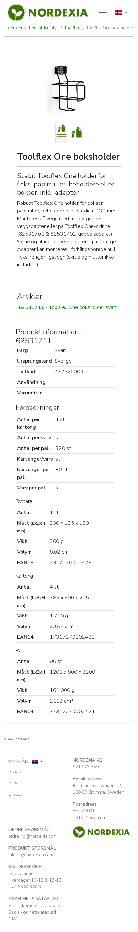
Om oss (15, 794)
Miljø (12, 783)
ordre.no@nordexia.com (32, 836)
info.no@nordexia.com (30, 855)
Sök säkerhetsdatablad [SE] (36, 905)
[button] (69, 307)
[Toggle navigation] (102, 12)
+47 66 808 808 (24, 887)
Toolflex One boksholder (109, 28)
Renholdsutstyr (43, 28)
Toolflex (72, 28)
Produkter (13, 28)
